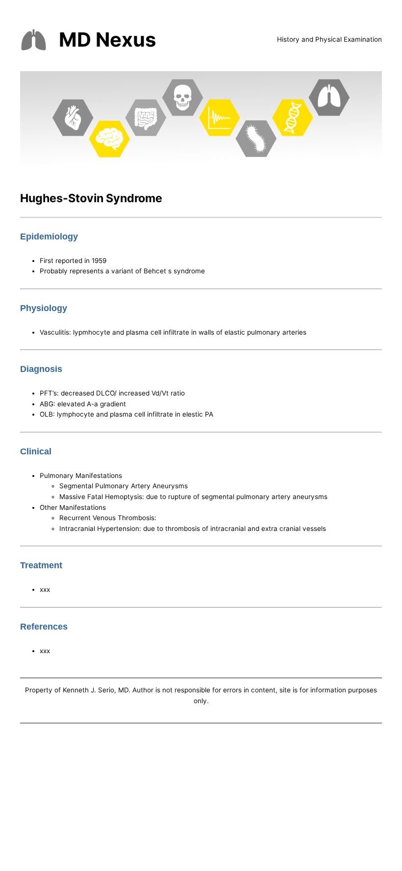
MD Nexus (107, 39)
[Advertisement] (201, 799)
